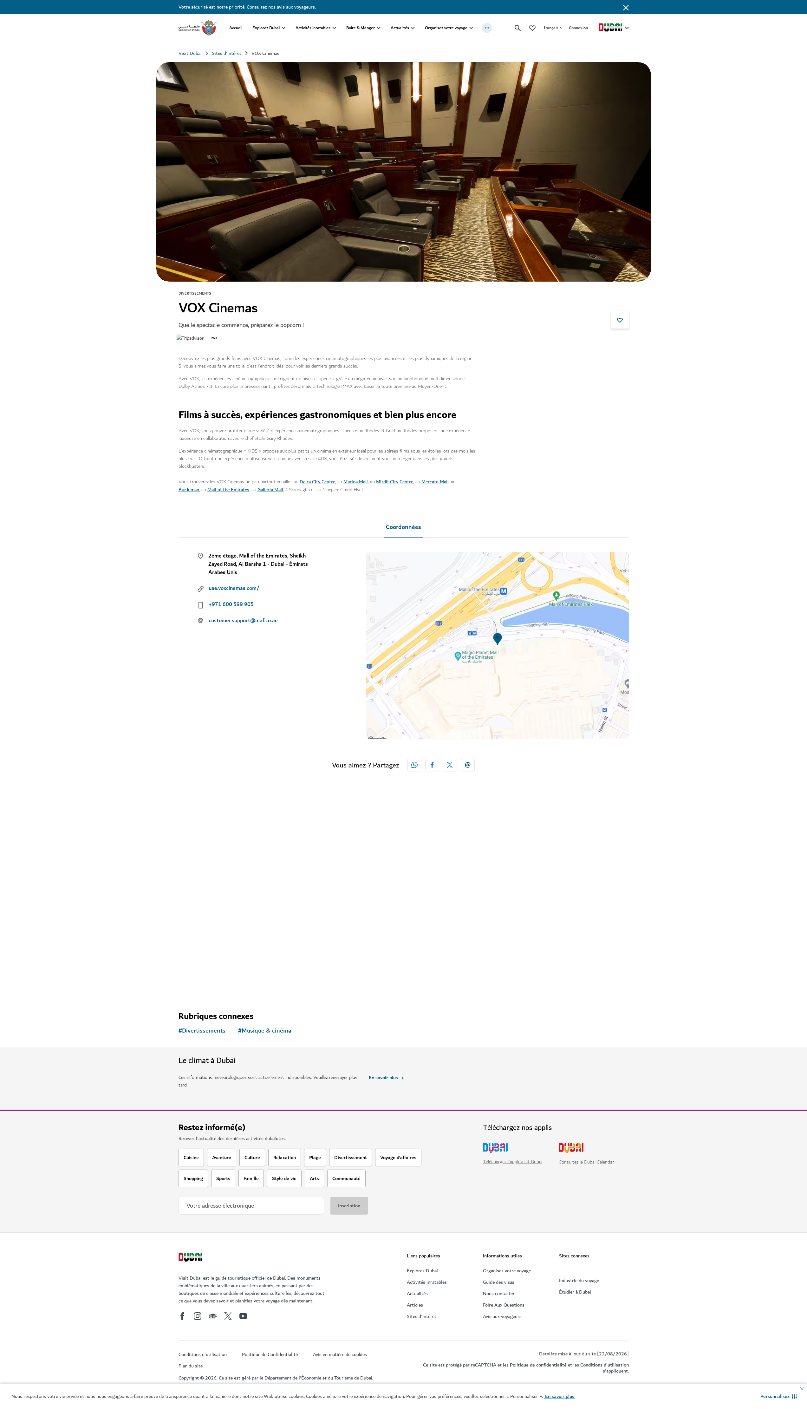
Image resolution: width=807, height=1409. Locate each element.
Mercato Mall (435, 482)
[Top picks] (532, 27)
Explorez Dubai (266, 27)
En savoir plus (383, 1077)
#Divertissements (202, 1031)
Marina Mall (355, 482)
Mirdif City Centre (394, 482)
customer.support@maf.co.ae (243, 620)
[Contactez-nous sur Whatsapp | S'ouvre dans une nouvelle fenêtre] (414, 765)
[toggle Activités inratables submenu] (334, 28)
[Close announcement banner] (626, 7)
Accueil (235, 27)
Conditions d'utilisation (604, 1365)
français (551, 27)
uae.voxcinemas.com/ (234, 588)
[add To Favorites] (620, 320)
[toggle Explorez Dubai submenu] (283, 28)
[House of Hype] (232, 867)
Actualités (400, 27)
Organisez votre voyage (446, 27)
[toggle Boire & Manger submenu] (379, 28)
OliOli (422, 924)
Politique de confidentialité (538, 1365)
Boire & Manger (360, 27)
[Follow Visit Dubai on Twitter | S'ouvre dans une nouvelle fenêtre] (228, 1316)
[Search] (518, 28)
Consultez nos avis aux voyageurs (281, 7)
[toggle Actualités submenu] (413, 28)
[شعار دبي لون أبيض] (191, 1258)
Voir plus (198, 984)
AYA (534, 924)
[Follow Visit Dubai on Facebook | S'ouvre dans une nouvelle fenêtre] (182, 1316)
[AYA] (575, 867)
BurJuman (189, 490)
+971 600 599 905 (231, 604)
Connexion (578, 27)
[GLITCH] (346, 867)
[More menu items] (487, 28)
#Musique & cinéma (264, 1031)
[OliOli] (461, 867)
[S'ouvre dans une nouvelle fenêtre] (432, 765)
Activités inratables (313, 27)
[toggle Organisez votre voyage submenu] (471, 28)
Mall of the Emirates (228, 490)
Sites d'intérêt (226, 53)
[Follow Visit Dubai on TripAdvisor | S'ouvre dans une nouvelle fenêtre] (213, 1316)
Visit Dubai (190, 53)
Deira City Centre (317, 482)
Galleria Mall (270, 490)
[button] (778, 1396)
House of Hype (205, 924)
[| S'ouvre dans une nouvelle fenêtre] (197, 1316)
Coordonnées (403, 527)
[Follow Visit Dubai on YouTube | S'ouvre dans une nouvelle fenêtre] (243, 1316)
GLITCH (310, 924)
